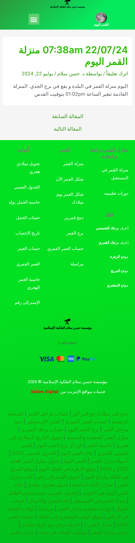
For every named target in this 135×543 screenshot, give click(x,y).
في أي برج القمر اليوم (59, 445)
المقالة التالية (68, 129)
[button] (34, 19)
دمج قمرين (74, 217)
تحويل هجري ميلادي (48, 485)
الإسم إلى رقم (27, 302)
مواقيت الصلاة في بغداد (63, 532)
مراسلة (77, 263)
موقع (119, 257)
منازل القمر (22, 532)
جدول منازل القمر (109, 532)
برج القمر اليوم (83, 429)
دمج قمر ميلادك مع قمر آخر (100, 414)
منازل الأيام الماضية (92, 485)
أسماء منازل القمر (109, 461)
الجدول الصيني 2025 (34, 453)
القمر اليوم (101, 24)
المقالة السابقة (67, 116)
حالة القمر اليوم (76, 453)
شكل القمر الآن (70, 179)
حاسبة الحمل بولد (24, 202)
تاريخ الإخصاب (27, 233)
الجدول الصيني (27, 187)
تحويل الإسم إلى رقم (58, 477)
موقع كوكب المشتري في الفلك (70, 517)
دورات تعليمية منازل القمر (84, 509)
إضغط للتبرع (67, 342)
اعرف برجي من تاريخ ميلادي (51, 525)
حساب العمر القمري (86, 422)
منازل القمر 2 (98, 525)
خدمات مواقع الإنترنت (86, 391)
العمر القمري (28, 263)
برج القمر (75, 233)
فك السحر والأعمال (49, 501)
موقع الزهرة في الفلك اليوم (67, 469)
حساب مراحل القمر (48, 414)
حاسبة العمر (99, 445)
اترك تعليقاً (117, 74)
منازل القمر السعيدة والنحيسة (97, 437)
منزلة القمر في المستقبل (99, 501)
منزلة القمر (73, 163)
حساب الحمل (28, 217)
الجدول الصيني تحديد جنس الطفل (43, 493)
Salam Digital (44, 391)
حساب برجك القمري (42, 429)
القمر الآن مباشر (44, 422)
